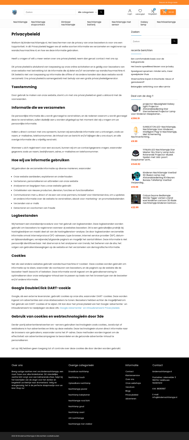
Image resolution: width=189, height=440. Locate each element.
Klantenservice (132, 375)
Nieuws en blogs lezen (168, 2)
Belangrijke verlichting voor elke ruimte (150, 86)
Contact (129, 371)
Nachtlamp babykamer (79, 395)
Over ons (129, 379)
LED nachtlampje (76, 418)
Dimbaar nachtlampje (68, 23)
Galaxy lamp (144, 23)
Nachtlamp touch (76, 377)
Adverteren (130, 398)
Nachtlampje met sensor (121, 23)
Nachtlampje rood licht (79, 400)
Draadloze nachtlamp (78, 371)
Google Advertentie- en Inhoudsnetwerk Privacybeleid (89, 308)
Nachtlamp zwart (76, 412)
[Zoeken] (101, 12)
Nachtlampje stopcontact (38, 23)
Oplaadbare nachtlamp (79, 383)
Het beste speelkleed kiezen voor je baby (152, 66)
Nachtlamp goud (76, 406)
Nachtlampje (20, 22)
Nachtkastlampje (166, 22)
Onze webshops (133, 383)
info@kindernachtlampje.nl (164, 397)
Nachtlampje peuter (77, 389)
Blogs (127, 391)
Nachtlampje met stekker (80, 424)
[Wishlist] (140, 11)
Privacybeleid (131, 394)
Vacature (129, 387)
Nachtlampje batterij (94, 23)
